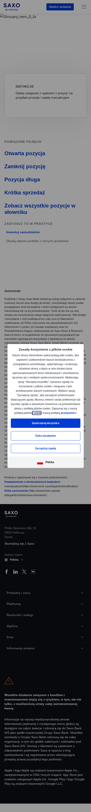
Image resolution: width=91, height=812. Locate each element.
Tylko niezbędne (45, 436)
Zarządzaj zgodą (45, 448)
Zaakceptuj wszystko (45, 423)
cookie (64, 413)
